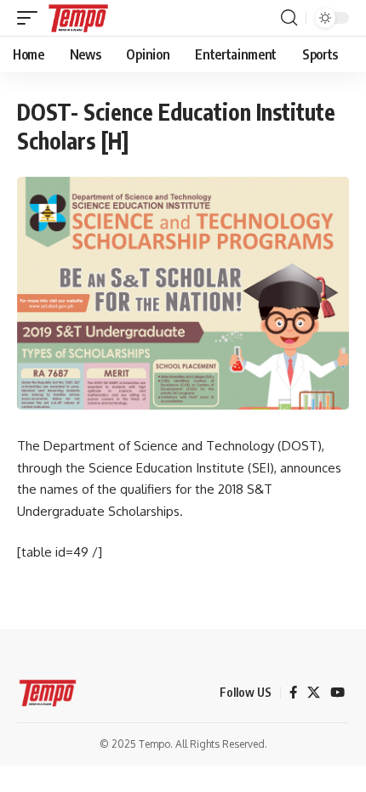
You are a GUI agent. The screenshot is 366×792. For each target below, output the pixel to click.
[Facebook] (293, 693)
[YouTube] (337, 693)
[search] (289, 17)
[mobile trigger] (31, 18)
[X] (313, 693)
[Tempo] (78, 18)
